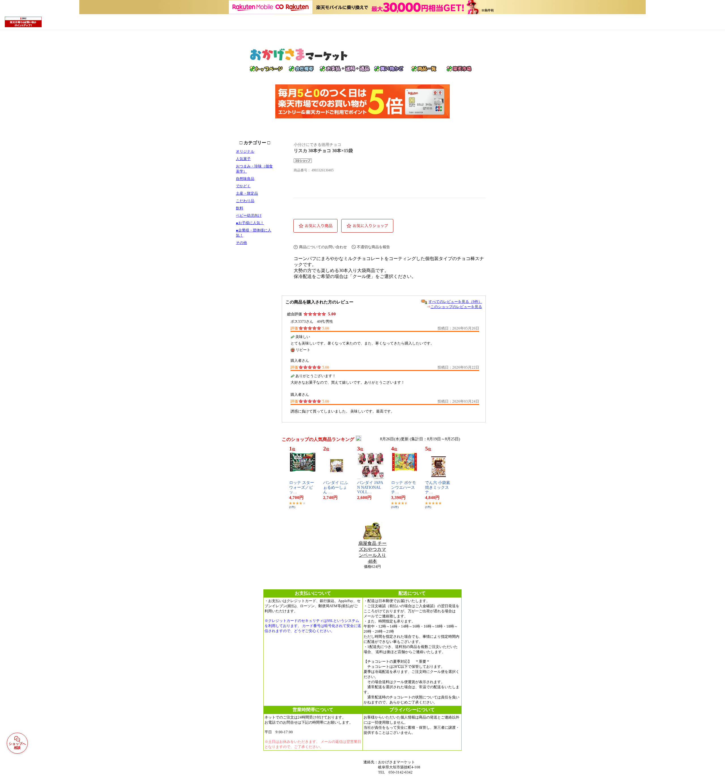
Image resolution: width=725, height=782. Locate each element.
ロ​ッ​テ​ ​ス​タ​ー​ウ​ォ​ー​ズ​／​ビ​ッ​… (301, 487)
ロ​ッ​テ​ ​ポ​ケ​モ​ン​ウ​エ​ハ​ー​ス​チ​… (403, 487)
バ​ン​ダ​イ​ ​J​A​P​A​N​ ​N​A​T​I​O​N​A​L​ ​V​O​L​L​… (370, 487)
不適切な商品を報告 (373, 247)
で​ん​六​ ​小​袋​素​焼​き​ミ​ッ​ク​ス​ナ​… (437, 487)
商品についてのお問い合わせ (323, 247)
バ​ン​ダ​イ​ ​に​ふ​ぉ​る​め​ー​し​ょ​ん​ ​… (335, 487)
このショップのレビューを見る (456, 307)
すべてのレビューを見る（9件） (455, 301)
